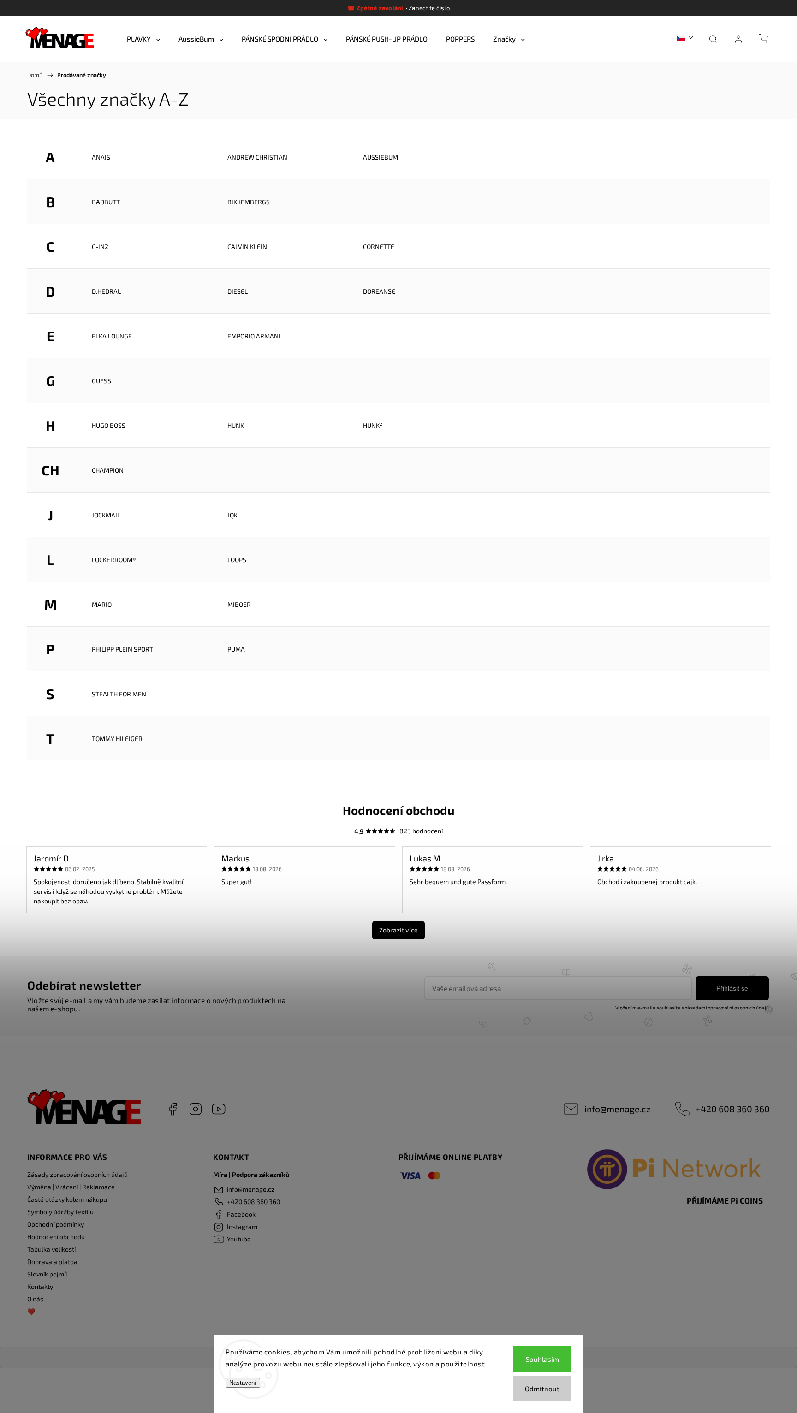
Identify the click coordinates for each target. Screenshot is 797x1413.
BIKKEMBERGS (248, 202)
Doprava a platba (52, 1261)
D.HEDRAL (106, 291)
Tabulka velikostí (51, 1249)
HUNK (235, 425)
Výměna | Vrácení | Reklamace (71, 1187)
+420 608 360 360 (733, 1108)
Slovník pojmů (47, 1274)
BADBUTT (106, 202)
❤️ (31, 1311)
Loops (236, 560)
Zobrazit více (398, 930)
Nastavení (242, 1382)
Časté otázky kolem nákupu (67, 1199)
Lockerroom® (114, 560)
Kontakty (40, 1286)
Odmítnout (542, 1388)
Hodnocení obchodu (56, 1237)
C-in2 (100, 246)
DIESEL (237, 291)
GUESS (101, 381)
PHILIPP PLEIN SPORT (122, 649)
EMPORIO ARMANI (253, 336)
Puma (236, 649)
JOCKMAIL (106, 515)
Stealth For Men (119, 694)
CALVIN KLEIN (247, 246)
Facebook (172, 1109)
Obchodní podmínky (55, 1224)
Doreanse (379, 291)
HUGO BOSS (108, 425)
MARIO (102, 604)
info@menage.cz (617, 1108)
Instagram (195, 1109)
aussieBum (380, 157)
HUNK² (372, 425)
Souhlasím (542, 1359)
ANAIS (101, 157)
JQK (232, 515)
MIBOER (239, 604)
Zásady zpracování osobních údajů (77, 1174)
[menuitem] (143, 39)
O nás (35, 1299)
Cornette (378, 246)
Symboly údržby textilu (60, 1212)
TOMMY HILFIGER (117, 738)
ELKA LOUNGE (112, 336)
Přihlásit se (732, 988)
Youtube (219, 1109)
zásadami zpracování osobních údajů (727, 1007)
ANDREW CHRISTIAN (257, 157)
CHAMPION (108, 470)
